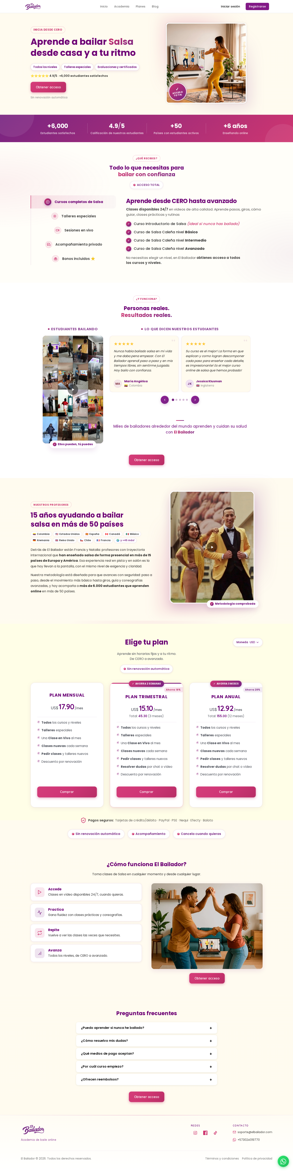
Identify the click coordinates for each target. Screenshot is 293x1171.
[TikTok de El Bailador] (215, 1132)
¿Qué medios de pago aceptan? (107, 1053)
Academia (121, 6)
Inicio (104, 6)
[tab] (73, 201)
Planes (140, 6)
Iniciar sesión (230, 6)
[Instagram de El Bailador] (195, 1132)
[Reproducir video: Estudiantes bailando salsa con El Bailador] (73, 389)
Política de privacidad (257, 1158)
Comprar (67, 792)
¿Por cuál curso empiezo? (102, 1066)
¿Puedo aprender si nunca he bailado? (112, 1027)
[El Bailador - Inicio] (32, 6)
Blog (155, 6)
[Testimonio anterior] (165, 400)
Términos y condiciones (222, 1158)
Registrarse (257, 6)
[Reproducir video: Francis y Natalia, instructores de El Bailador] (212, 547)
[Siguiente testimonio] (195, 400)
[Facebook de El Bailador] (205, 1132)
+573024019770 (249, 1140)
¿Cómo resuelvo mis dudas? (104, 1040)
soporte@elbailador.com (255, 1132)
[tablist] (74, 230)
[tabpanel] (194, 230)
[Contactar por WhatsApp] (283, 1161)
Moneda (242, 642)
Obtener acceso (48, 87)
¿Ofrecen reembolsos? (100, 1079)
